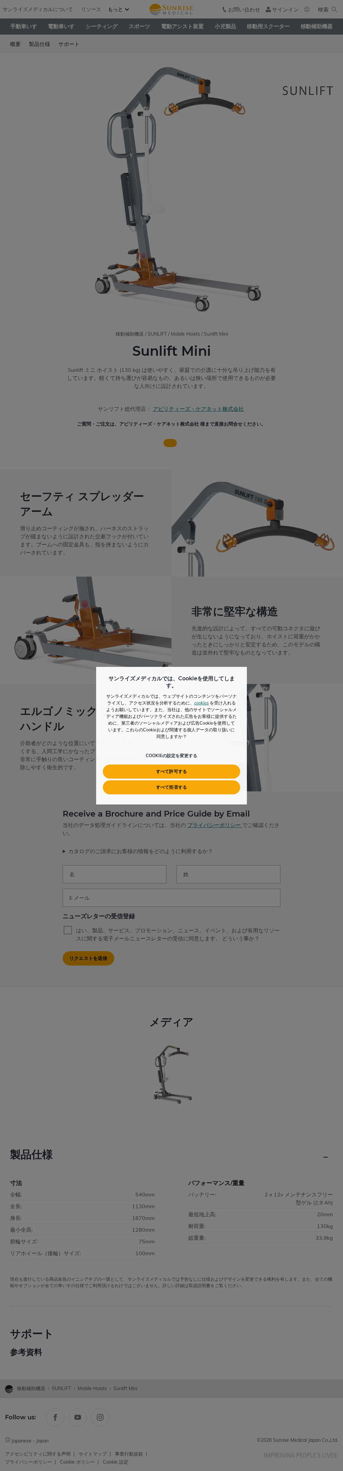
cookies (201, 702)
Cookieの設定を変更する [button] (171, 755)
